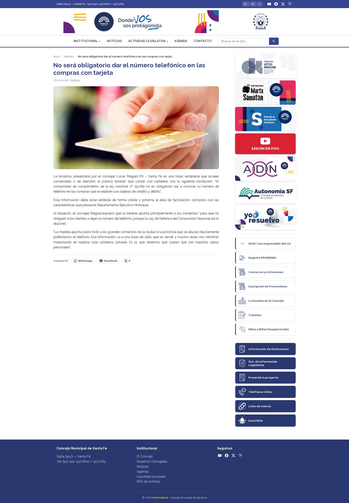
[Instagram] (289, 4)
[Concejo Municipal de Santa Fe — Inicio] (174, 21)
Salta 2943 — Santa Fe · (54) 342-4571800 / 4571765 (90, 3)
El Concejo (145, 456)
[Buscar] (274, 41)
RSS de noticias (148, 481)
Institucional (86, 41)
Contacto (203, 41)
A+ (253, 3)
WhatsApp (85, 260)
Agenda (180, 41)
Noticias (114, 41)
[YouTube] (269, 4)
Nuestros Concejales (152, 461)
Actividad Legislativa (147, 41)
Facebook (110, 260)
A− (245, 3)
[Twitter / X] (283, 4)
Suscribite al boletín (151, 477)
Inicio (56, 56)
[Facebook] (276, 4)
